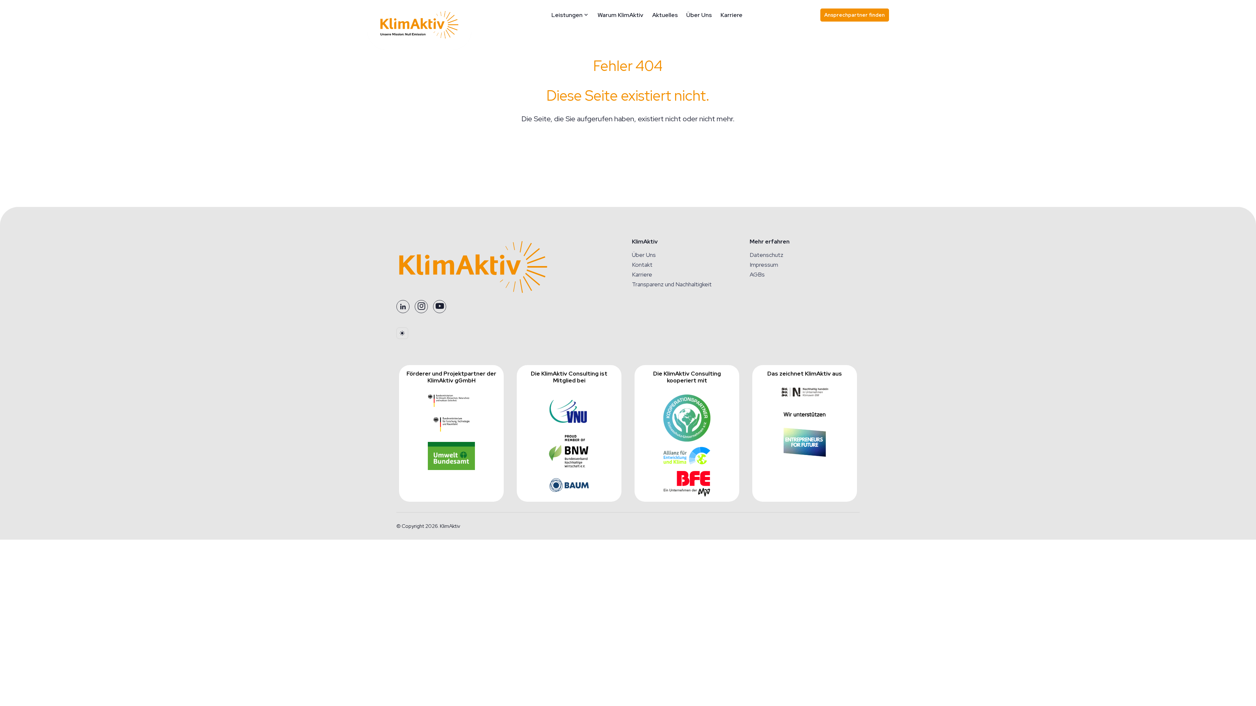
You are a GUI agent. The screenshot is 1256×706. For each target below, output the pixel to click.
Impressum (764, 264)
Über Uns (699, 15)
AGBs (757, 274)
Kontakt (642, 264)
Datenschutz (766, 255)
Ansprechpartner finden (854, 14)
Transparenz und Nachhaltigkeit (672, 284)
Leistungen (567, 15)
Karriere (731, 15)
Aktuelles (665, 15)
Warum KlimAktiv (620, 15)
